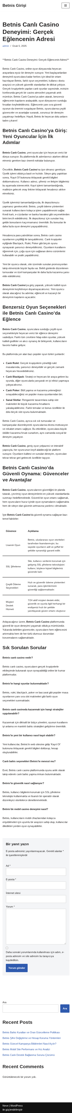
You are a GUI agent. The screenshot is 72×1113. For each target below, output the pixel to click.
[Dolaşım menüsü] (65, 5)
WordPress (16, 1105)
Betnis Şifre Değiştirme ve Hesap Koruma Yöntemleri (32, 1038)
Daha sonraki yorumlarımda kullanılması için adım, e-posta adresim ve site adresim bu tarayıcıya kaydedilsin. (35, 956)
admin (6, 46)
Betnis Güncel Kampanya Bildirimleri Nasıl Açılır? (29, 1043)
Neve (5, 1105)
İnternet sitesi (13, 893)
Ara (4, 1002)
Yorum (10, 906)
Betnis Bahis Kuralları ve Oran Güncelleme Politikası (31, 1032)
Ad (8, 865)
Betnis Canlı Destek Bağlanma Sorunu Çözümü (29, 1055)
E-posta (11, 879)
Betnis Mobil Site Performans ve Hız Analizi (26, 1049)
